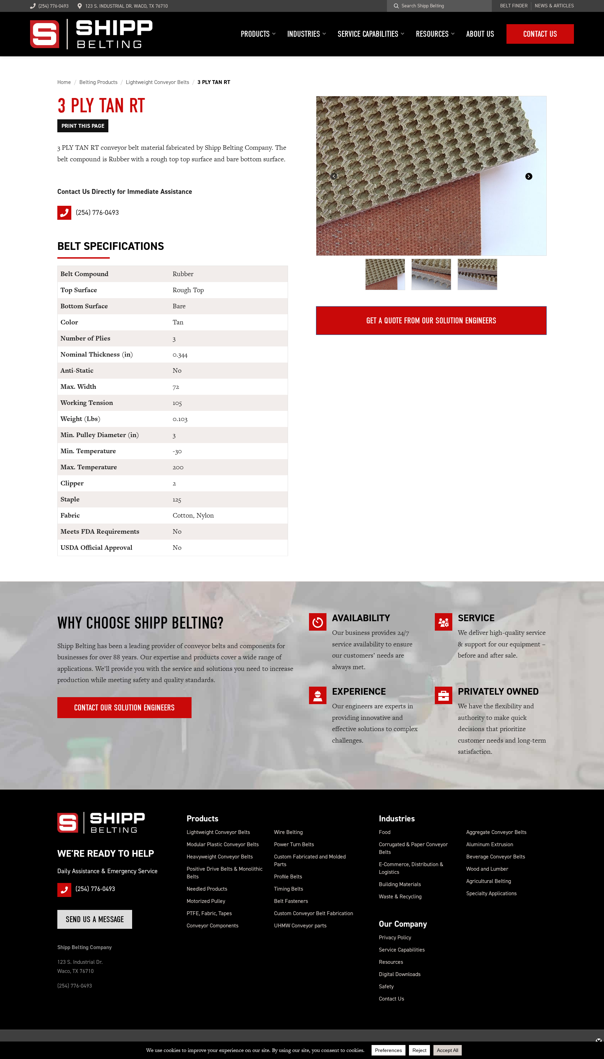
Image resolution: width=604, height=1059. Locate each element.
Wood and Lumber (487, 868)
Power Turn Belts (294, 844)
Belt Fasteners (291, 901)
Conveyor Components (212, 925)
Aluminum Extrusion (489, 844)
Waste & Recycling (400, 896)
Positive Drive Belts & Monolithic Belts (225, 872)
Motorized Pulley (206, 901)
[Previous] (333, 175)
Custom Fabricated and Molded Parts (310, 860)
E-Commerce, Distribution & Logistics (411, 868)
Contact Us (391, 998)
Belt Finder (513, 6)
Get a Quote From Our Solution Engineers (431, 320)
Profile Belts (288, 876)
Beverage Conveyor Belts (495, 856)
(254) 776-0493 (53, 6)
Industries (397, 818)
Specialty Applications (491, 893)
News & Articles (554, 6)
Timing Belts (288, 888)
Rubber (183, 274)
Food (384, 832)
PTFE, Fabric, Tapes (209, 913)
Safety (386, 986)
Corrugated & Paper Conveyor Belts (413, 848)
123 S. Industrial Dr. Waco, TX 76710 (126, 6)
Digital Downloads (399, 974)
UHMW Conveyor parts (300, 925)
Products (202, 818)
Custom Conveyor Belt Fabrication (313, 913)
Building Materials (400, 884)
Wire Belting (288, 832)
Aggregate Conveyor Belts (496, 832)
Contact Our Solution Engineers (124, 708)
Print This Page (83, 125)
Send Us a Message (95, 919)
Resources (391, 962)
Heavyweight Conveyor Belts (220, 856)
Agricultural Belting (488, 881)
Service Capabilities (402, 949)
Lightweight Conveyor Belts (218, 832)
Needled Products (207, 888)
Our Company (403, 924)
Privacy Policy (395, 937)
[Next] (528, 175)
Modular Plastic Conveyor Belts (223, 844)
